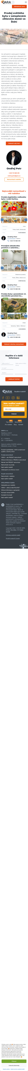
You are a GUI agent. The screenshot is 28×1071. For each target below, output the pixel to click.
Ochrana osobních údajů (13, 535)
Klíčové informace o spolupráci (10, 490)
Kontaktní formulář (6, 495)
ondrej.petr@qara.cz (14, 176)
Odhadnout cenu (19, 6)
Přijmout (14, 1061)
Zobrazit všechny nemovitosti (14, 344)
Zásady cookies (6, 1069)
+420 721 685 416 (14, 173)
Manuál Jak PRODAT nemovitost (10, 462)
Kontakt (20, 424)
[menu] (26, 2)
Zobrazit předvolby (14, 1065)
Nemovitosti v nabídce (7, 476)
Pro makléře (8, 424)
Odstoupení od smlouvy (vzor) (10, 469)
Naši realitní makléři (7, 467)
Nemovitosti (18, 422)
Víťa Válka (13, 530)
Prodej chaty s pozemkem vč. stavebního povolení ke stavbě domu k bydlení (13, 295)
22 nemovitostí (11, 238)
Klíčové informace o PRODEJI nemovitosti (13, 460)
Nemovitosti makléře (14, 179)
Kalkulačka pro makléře (8, 485)
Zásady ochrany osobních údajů (17, 1069)
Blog (15, 424)
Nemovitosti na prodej (7, 465)
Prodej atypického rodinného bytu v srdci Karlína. (13, 198)
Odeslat (14, 414)
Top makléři (9, 422)
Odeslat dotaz (14, 379)
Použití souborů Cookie (13, 538)
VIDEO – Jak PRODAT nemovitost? (11, 457)
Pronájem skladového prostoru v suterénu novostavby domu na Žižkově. (14, 247)
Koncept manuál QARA (7, 492)
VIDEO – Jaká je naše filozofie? (10, 487)
